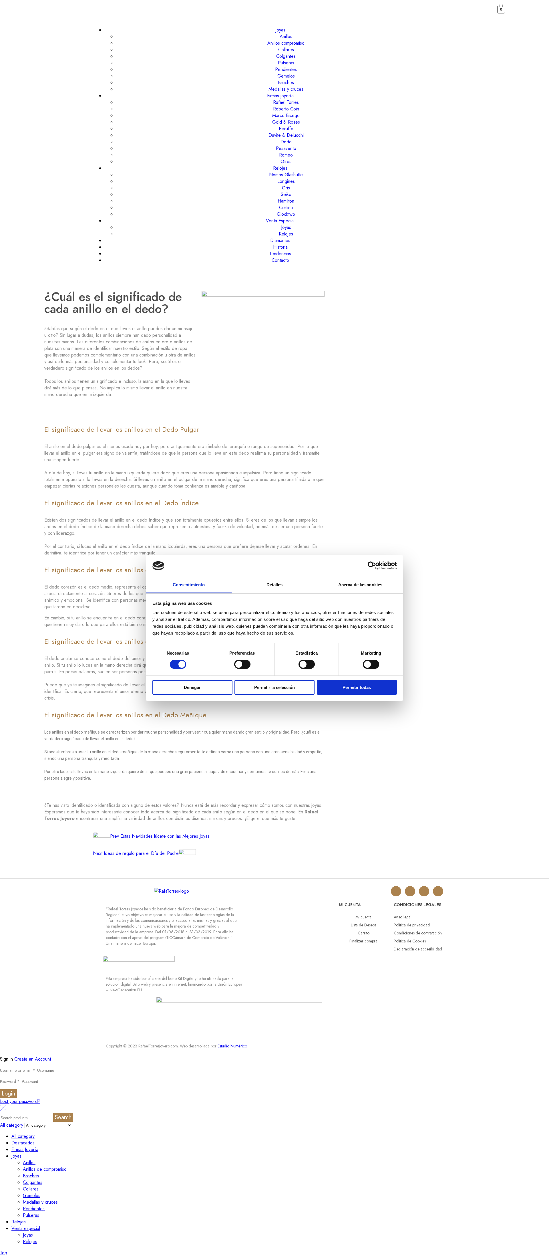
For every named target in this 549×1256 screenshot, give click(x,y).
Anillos (29, 1162)
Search (63, 1117)
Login (8, 1093)
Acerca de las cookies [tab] (360, 584)
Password (10, 1081)
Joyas (16, 1156)
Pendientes (34, 1208)
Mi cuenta (363, 917)
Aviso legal (402, 917)
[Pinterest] (438, 891)
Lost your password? (20, 1101)
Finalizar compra (363, 941)
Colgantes (32, 1182)
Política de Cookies (410, 941)
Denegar (192, 687)
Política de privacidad (412, 925)
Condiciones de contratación (418, 933)
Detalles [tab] (274, 584)
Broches (31, 1175)
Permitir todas (357, 687)
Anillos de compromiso (45, 1169)
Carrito (363, 933)
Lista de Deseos (363, 925)
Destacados (23, 1143)
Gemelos (31, 1195)
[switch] (242, 664)
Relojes (18, 1222)
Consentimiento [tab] (189, 584)
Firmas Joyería (24, 1149)
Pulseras (31, 1215)
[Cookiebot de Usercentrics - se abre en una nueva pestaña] (372, 565)
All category (23, 1136)
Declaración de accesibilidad (418, 949)
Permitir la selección (274, 687)
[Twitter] (410, 891)
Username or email (17, 1070)
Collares (31, 1189)
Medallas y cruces (40, 1202)
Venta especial (25, 1228)
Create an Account (32, 1059)
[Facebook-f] (424, 891)
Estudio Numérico (232, 1046)
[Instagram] (396, 891)
